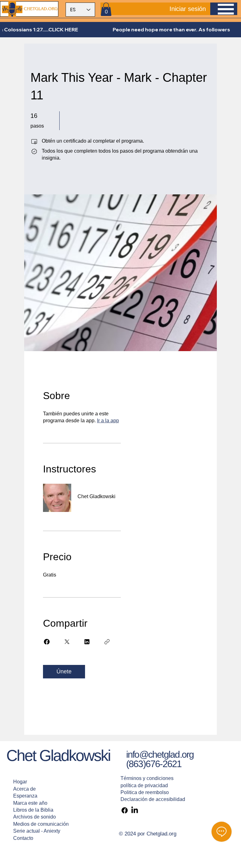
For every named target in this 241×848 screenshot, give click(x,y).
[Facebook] (124, 810)
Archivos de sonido (34, 816)
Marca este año (30, 803)
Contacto (23, 838)
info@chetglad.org (160, 754)
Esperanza (25, 795)
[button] (106, 9)
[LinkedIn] (135, 810)
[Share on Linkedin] (87, 641)
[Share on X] (67, 641)
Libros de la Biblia (33, 810)
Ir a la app (108, 420)
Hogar (20, 781)
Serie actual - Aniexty (36, 831)
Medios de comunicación (41, 824)
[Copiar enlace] (107, 641)
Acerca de (24, 789)
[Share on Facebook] (47, 641)
